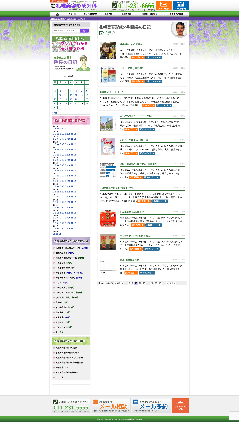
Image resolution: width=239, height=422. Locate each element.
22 (87, 99)
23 (55, 103)
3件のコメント (152, 57)
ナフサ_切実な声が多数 (131, 68)
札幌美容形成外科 (57, 19)
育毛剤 (62, 302)
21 (81, 99)
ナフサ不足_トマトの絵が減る (135, 236)
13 (76, 95)
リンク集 (59, 377)
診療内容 (108, 14)
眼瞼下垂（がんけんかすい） (72, 248)
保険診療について (63, 367)
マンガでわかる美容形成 (90, 14)
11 (140, 283)
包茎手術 (63, 312)
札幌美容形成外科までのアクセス (70, 357)
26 (71, 103)
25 (66, 103)
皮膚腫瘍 (63, 317)
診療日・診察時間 (150, 14)
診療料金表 (126, 14)
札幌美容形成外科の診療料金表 (69, 362)
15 (87, 95)
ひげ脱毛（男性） (67, 297)
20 (152, 283)
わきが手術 (69, 272)
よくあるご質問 (176, 14)
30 (156, 283)
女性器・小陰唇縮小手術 (70, 258)
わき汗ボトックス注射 (69, 277)
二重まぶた (64, 263)
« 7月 (54, 113)
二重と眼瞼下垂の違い (65, 267)
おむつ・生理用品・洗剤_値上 (135, 140)
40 (160, 283)
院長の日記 (71, 19)
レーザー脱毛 (65, 287)
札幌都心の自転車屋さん (132, 44)
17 (60, 99)
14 (81, 95)
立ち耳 (62, 282)
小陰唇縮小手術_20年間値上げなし (117, 188)
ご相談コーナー (163, 5)
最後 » (172, 283)
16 (55, 99)
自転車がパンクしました (112, 92)
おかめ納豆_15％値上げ (132, 212)
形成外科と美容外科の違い (67, 352)
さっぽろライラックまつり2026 (136, 116)
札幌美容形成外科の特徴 (66, 347)
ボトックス (64, 327)
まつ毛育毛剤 (65, 307)
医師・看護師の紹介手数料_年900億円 (139, 164)
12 (144, 283)
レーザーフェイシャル (69, 292)
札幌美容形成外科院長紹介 (67, 372)
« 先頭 (117, 283)
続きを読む (136, 57)
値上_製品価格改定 (129, 260)
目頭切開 (63, 322)
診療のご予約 (180, 5)
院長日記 (72, 14)
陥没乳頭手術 (65, 253)
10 (60, 95)
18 (66, 99)
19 (71, 99)
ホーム (57, 14)
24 (60, 103)
